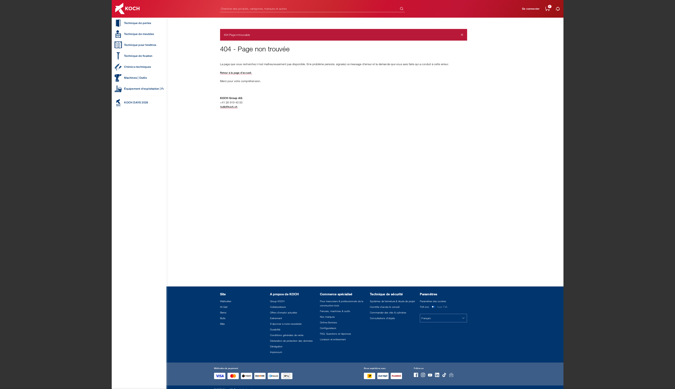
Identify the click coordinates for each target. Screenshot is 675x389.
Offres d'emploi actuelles (283, 312)
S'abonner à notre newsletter (286, 323)
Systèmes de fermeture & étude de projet (392, 301)
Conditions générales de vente (287, 335)
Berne (223, 312)
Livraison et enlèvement (333, 339)
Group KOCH (277, 301)
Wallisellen (226, 301)
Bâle (222, 323)
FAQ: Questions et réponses (335, 333)
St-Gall (223, 306)
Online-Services (328, 322)
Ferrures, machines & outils (335, 311)
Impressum (276, 352)
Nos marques (327, 316)
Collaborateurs (278, 306)
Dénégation (276, 346)
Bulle (223, 318)
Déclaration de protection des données (291, 340)
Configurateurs (328, 328)
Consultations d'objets (382, 318)
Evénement (276, 318)
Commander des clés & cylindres (388, 312)
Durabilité (275, 329)
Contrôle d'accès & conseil (385, 306)
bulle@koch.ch (229, 106)
